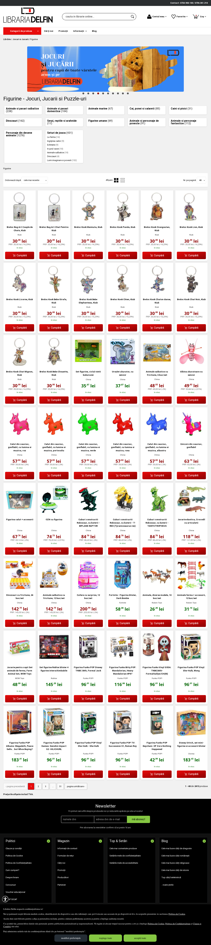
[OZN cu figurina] (54, 513)
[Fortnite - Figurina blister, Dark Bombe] (122, 589)
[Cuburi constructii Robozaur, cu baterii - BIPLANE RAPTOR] (88, 513)
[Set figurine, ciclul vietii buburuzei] (88, 365)
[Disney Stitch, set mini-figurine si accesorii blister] (191, 736)
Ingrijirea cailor (55, 141)
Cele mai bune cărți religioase (175, 863)
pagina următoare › (76, 786)
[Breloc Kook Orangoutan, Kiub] (157, 221)
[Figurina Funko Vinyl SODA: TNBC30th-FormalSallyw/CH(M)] (157, 661)
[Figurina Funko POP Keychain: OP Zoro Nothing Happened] (157, 736)
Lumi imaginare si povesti (62, 160)
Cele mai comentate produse (123, 848)
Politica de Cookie (176, 913)
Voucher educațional (15, 892)
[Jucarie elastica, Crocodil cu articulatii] (191, 513)
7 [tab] (113, 93)
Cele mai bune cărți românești (175, 855)
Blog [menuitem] (94, 31)
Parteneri (62, 885)
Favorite (181, 16)
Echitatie (52, 145)
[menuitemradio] (122, 180)
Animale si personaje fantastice (183, 122)
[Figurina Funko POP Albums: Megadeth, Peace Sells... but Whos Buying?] (19, 736)
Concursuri (11, 885)
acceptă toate (140, 938)
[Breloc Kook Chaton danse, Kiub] (157, 293)
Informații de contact (67, 848)
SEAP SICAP (11, 899)
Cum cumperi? (12, 870)
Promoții (61, 870)
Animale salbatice (57, 152)
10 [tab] (127, 93)
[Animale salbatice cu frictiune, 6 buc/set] (157, 365)
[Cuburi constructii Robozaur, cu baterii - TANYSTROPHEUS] (157, 513)
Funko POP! (88, 678)
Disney (191, 754)
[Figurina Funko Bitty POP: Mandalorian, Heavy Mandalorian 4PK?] (122, 661)
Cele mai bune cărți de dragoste (176, 848)
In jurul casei (55, 149)
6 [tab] (108, 93)
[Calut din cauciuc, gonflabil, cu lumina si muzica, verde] (88, 438)
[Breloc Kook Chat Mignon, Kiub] (19, 365)
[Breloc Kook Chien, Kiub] (122, 293)
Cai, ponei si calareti (145, 108)
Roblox (54, 678)
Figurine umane (100, 120)
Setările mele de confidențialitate (125, 855)
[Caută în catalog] (132, 16)
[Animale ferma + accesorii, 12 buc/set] (191, 589)
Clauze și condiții (14, 848)
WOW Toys (19, 678)
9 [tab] (122, 93)
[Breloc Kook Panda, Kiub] (122, 221)
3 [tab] (93, 93)
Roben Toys (157, 603)
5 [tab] (103, 93)
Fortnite (122, 603)
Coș (200, 16)
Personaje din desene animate (19, 134)
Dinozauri (15, 120)
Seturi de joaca (60, 132)
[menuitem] (22, 31)
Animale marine (100, 108)
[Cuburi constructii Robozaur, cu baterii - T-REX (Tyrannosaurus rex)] (122, 513)
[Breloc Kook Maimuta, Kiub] (88, 221)
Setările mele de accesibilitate (123, 863)
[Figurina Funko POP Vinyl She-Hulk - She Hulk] (88, 736)
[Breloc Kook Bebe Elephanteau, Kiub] (88, 293)
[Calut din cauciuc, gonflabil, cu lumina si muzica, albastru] (157, 438)
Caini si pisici (181, 108)
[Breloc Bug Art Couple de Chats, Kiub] (19, 221)
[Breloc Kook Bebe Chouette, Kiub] (54, 365)
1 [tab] (83, 93)
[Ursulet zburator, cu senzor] (122, 365)
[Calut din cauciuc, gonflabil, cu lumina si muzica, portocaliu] (54, 438)
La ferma (53, 137)
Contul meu (158, 16)
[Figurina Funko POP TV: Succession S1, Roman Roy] (122, 736)
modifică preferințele (71, 938)
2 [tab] (88, 93)
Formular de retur (66, 855)
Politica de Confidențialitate (178, 923)
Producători (63, 877)
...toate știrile (167, 885)
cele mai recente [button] (31, 180)
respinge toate (105, 938)
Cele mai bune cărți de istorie (175, 870)
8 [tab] (118, 93)
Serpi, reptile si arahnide (62, 122)
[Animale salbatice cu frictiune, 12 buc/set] (54, 589)
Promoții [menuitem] (63, 31)
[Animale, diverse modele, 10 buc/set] (157, 589)
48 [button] (200, 180)
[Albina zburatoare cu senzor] (191, 365)
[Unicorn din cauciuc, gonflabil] (191, 438)
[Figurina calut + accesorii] (19, 513)
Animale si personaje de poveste (144, 122)
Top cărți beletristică (171, 877)
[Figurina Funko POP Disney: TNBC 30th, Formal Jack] (88, 661)
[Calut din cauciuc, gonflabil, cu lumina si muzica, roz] (19, 438)
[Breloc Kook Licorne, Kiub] (19, 293)
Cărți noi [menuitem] (48, 31)
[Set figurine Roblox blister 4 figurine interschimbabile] (54, 661)
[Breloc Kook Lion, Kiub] (191, 221)
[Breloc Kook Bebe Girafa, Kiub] (54, 293)
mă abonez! (138, 819)
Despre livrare (12, 877)
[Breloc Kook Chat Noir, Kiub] (191, 293)
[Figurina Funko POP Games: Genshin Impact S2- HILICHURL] (54, 736)
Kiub (20, 235)
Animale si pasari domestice (57, 110)
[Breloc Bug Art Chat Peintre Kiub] (54, 221)
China (88, 379)
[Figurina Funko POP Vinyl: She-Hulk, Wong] (191, 661)
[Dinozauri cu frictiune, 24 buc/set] (19, 589)
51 (60, 786)
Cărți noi (61, 863)
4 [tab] (98, 93)
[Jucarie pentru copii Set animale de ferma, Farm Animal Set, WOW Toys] (19, 661)
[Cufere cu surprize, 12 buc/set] (88, 589)
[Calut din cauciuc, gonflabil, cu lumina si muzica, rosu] (122, 438)
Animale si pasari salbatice (22, 110)
